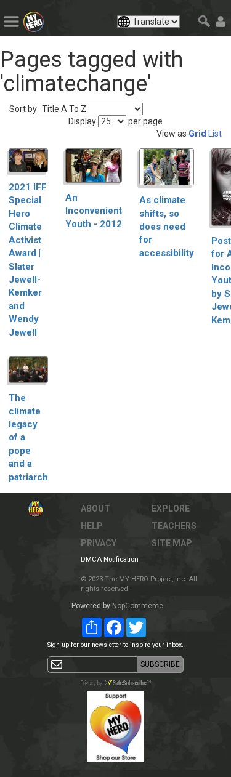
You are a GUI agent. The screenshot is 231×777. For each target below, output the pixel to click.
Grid (197, 134)
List (215, 134)
